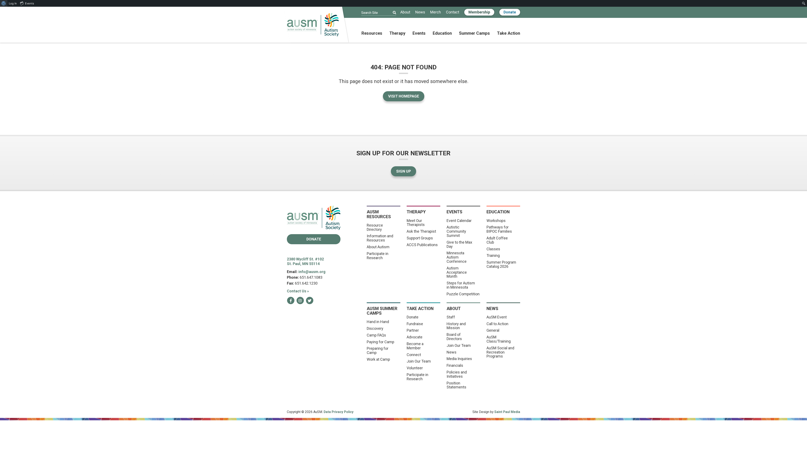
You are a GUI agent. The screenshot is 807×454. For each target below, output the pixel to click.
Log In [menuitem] (13, 3)
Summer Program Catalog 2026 (501, 264)
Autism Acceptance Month (457, 272)
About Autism (378, 247)
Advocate (414, 337)
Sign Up (403, 171)
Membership (479, 12)
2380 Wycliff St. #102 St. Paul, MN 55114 (305, 261)
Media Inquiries (459, 358)
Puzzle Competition (463, 294)
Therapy (397, 33)
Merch (435, 12)
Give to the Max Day (459, 244)
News (420, 12)
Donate (510, 12)
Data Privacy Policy (338, 412)
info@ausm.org (312, 271)
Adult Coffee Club (497, 240)
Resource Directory (375, 227)
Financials (455, 365)
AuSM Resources (379, 214)
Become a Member (415, 346)
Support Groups (420, 238)
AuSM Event (497, 317)
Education (442, 33)
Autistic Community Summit (456, 231)
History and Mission (456, 326)
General (493, 330)
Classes (493, 249)
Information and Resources (380, 238)
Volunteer (415, 368)
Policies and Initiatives (457, 374)
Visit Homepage (403, 96)
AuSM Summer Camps (382, 311)
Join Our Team (419, 361)
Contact (452, 12)
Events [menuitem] (29, 3)
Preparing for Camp (377, 350)
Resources (371, 33)
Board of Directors (454, 336)
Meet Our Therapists (416, 222)
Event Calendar (459, 220)
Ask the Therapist (421, 231)
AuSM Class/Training (499, 339)
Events (419, 33)
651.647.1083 (311, 277)
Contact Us (298, 291)
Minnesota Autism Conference (457, 257)
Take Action (508, 33)
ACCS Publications (422, 245)
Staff (451, 317)
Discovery (375, 328)
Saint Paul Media (507, 412)
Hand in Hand (378, 321)
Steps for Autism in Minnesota (461, 285)
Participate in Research (377, 255)
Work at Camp (378, 359)
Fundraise (415, 324)
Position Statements (456, 385)
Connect (414, 354)
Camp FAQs (376, 335)
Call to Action (497, 324)
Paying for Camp (380, 342)
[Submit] (391, 13)
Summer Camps (474, 33)
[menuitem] (3, 3)
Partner (413, 330)
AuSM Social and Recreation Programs (500, 352)
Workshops (496, 220)
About (405, 12)
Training (493, 255)
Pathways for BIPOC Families (499, 229)
